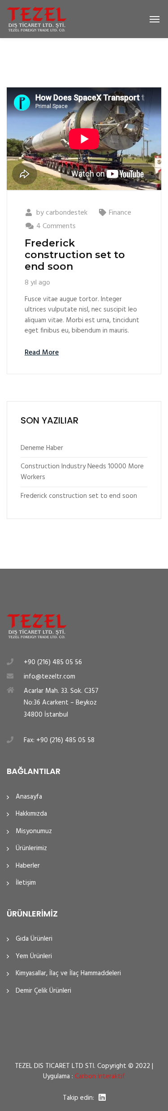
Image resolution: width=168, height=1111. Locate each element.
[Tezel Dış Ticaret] (37, 19)
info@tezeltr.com (49, 676)
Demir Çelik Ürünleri (43, 991)
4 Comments (56, 226)
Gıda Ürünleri (34, 939)
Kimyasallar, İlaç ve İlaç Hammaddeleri (68, 973)
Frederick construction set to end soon (75, 255)
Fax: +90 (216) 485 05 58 (59, 740)
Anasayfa (29, 797)
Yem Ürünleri (34, 956)
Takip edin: (78, 1098)
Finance (120, 213)
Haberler (28, 866)
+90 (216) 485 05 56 (53, 662)
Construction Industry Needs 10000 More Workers (82, 472)
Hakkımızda (31, 814)
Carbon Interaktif (100, 1076)
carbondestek (66, 213)
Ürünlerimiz (31, 848)
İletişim (26, 883)
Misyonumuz (34, 831)
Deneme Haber (42, 448)
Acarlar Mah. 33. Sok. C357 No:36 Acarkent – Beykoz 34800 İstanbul (61, 703)
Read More (42, 353)
